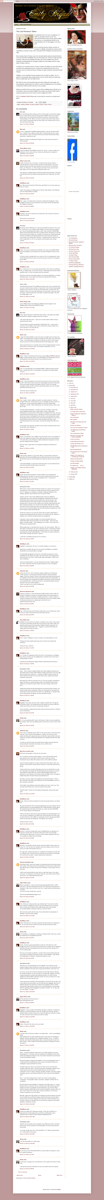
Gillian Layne (23, 161)
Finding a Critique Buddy (76, 461)
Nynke (21, 334)
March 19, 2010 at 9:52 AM (27, 220)
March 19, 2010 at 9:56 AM (27, 261)
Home (16, 24)
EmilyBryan (23, 183)
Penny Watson (24, 148)
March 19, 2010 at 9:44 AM (27, 193)
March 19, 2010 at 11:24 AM (27, 307)
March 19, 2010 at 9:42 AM (27, 178)
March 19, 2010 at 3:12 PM (27, 481)
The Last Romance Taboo (77, 433)
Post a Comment (22, 1172)
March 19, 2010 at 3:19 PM (27, 538)
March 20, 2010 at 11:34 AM (27, 915)
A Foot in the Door (75, 439)
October (73, 391)
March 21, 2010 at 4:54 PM (27, 1045)
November (73, 389)
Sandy (21, 453)
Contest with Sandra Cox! (76, 443)
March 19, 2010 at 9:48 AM (27, 206)
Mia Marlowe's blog (74, 249)
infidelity (27, 104)
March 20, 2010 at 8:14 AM (27, 824)
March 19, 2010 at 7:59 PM (27, 695)
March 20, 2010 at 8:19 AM (27, 838)
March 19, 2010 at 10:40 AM (27, 279)
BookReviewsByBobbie (75, 262)
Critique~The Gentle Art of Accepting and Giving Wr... (77, 456)
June (72, 400)
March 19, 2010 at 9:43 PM (27, 725)
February (73, 471)
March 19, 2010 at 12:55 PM (27, 392)
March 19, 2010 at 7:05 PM (27, 630)
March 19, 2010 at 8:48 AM (27, 124)
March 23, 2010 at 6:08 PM (27, 1168)
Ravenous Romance (25, 591)
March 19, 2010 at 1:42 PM (27, 429)
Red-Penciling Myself (75, 449)
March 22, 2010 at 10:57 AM (27, 1116)
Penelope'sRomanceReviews (76, 264)
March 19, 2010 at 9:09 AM (27, 155)
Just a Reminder (74, 417)
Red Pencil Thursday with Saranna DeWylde (76, 436)
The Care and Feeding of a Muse (78, 427)
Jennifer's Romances (74, 251)
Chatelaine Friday (25, 96)
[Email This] (39, 102)
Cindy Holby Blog (73, 253)
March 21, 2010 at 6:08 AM (27, 1002)
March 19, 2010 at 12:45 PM (27, 374)
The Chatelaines (73, 238)
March (72, 407)
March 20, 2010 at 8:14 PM (27, 958)
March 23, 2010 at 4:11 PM (27, 1154)
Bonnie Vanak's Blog (74, 258)
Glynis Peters (24, 882)
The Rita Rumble (74, 463)
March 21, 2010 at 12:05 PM (27, 1026)
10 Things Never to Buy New (77, 411)
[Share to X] (42, 102)
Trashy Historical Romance (77, 441)
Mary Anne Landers (25, 751)
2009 (70, 477)
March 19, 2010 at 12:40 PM (27, 361)
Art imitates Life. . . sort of (76, 465)
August (73, 396)
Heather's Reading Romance (76, 266)
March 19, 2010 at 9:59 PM (27, 746)
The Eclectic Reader (74, 247)
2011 (70, 383)
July (72, 398)
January (73, 474)
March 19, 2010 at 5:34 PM (27, 586)
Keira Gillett (23, 620)
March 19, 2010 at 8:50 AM (27, 143)
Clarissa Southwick (25, 862)
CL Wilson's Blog (73, 260)
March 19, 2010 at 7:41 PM (27, 648)
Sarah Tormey (23, 301)
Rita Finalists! (73, 419)
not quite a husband (34, 104)
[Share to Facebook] (44, 102)
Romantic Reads (73, 240)
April (72, 405)
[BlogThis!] (41, 102)
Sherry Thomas (48, 104)
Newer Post (20, 1175)
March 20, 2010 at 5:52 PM (27, 937)
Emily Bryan (69, 138)
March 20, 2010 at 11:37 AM (27, 926)
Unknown (22, 571)
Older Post (59, 1175)
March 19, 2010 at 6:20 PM (27, 603)
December (73, 387)
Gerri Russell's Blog (74, 257)
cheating (23, 104)
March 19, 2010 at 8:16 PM (27, 713)
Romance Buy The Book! (75, 245)
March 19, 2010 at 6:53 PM (27, 614)
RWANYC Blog (54, 356)
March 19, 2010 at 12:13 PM (27, 329)
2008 (70, 479)
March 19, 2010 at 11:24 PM (27, 793)
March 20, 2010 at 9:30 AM (27, 896)
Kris (21, 112)
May (21, 129)
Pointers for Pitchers (75, 425)
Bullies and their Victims (76, 409)
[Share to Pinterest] (45, 102)
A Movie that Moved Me (76, 458)
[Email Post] (36, 102)
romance (42, 104)
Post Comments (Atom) (29, 1178)
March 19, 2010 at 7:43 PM (27, 663)
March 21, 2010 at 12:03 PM (27, 1016)
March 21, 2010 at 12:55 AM (27, 991)
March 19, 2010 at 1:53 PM (27, 448)
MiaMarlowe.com (77, 45)
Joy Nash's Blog (73, 255)
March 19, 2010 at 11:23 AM (27, 296)
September (74, 394)
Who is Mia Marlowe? (26, 24)
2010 (70, 385)
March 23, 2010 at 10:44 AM (27, 1143)
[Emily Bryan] (72, 160)
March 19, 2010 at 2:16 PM (27, 467)
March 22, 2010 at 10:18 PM (27, 1134)
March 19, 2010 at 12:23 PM (27, 348)
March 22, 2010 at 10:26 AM (27, 1104)
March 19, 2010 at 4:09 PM (27, 565)
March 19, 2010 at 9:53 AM (27, 242)
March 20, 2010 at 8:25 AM (27, 857)
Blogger (59, 1189)
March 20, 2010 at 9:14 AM (27, 877)
